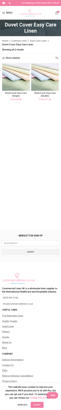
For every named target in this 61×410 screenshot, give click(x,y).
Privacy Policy (9, 381)
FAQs (5, 370)
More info (23, 405)
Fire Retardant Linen (12, 315)
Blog (4, 347)
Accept (37, 405)
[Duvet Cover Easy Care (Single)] (16, 77)
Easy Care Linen (38, 40)
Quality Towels (9, 321)
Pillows (6, 331)
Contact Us (8, 365)
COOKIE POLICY (38, 397)
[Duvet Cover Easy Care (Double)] (45, 77)
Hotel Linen (8, 326)
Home (5, 40)
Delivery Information (12, 359)
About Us (7, 342)
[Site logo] (30, 12)
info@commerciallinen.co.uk (18, 303)
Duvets (5, 337)
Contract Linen (19, 40)
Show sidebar (13, 58)
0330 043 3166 (10, 297)
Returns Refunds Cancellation (17, 376)
